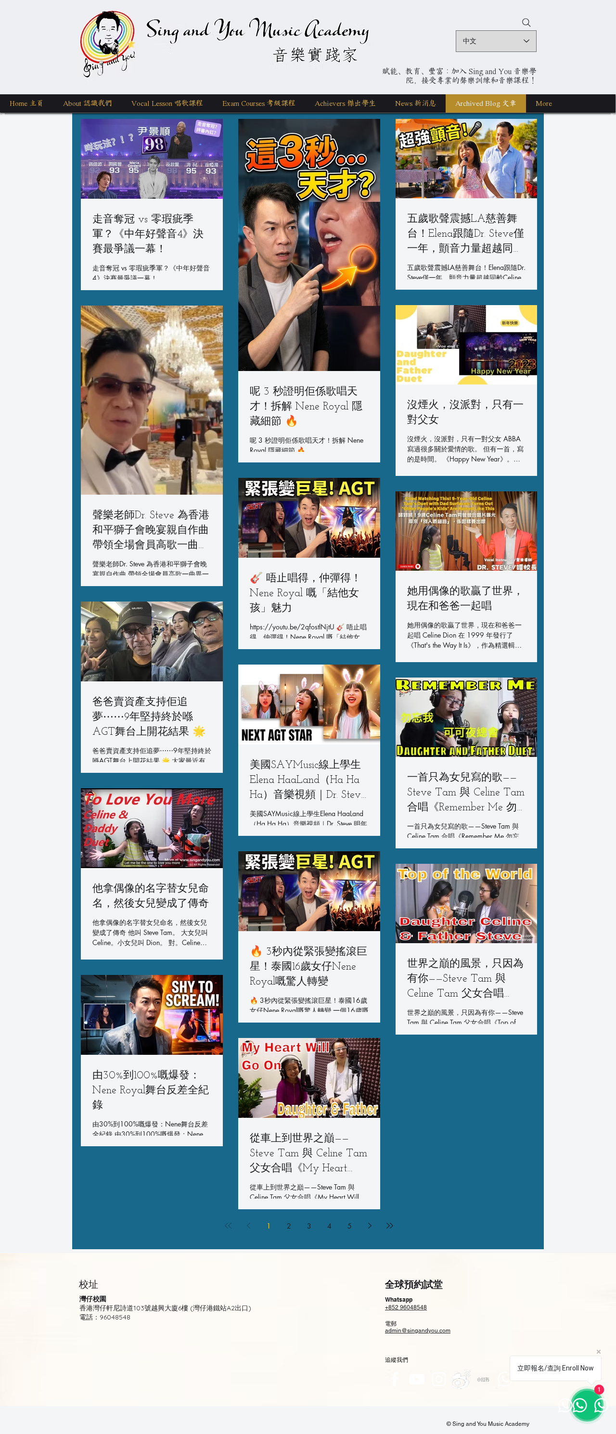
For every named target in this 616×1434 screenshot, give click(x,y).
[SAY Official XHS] (483, 1379)
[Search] (526, 23)
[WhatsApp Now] (505, 1379)
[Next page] (369, 1225)
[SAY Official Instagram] (439, 1379)
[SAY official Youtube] (416, 1379)
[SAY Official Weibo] (461, 1379)
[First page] (228, 1225)
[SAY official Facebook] (394, 1379)
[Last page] (389, 1225)
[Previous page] (248, 1225)
